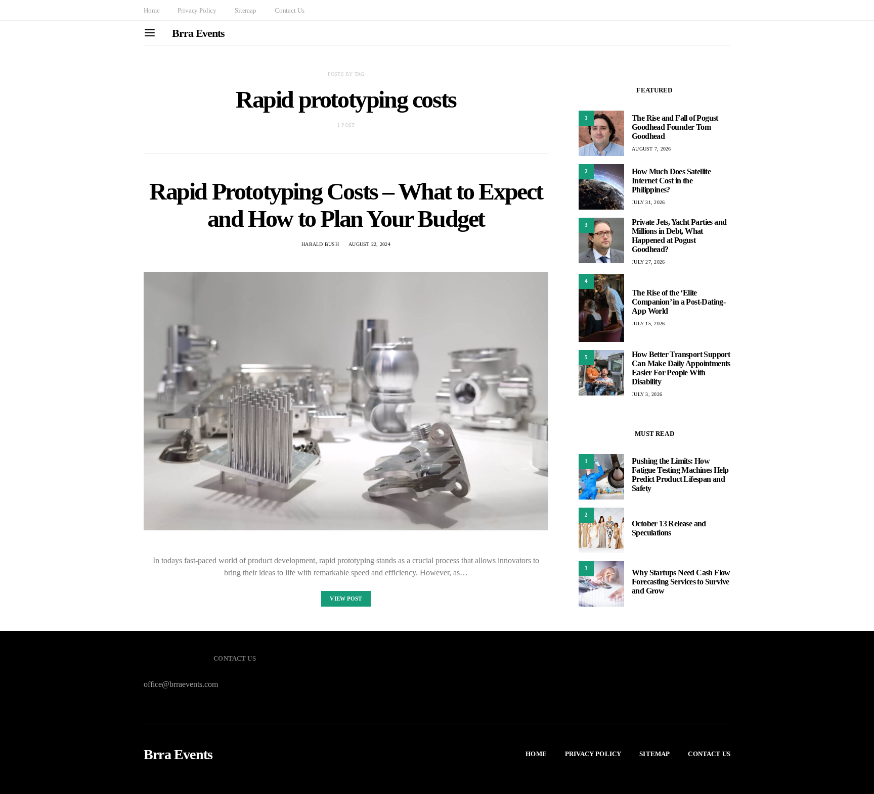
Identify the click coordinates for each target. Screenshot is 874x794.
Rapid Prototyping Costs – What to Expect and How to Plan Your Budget (346, 205)
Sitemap (245, 10)
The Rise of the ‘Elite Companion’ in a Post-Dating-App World (678, 301)
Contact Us (289, 10)
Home (151, 10)
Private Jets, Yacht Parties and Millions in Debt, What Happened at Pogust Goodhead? (679, 236)
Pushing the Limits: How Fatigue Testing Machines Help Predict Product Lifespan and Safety (680, 474)
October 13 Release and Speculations (669, 528)
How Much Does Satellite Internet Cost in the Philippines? (671, 180)
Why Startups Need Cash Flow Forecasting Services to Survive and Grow (681, 581)
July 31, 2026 (648, 202)
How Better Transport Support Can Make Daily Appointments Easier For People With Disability (681, 368)
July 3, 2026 (647, 394)
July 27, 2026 (648, 262)
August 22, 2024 (369, 244)
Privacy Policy (197, 10)
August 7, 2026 (651, 149)
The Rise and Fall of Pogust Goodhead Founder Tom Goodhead (675, 127)
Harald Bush (320, 244)
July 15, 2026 (648, 323)
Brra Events (198, 33)
